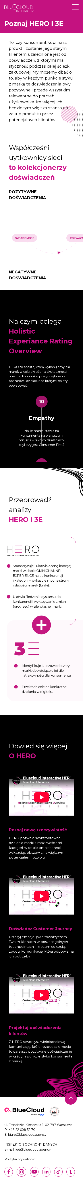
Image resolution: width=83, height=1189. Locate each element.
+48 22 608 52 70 (21, 1130)
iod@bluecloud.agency (33, 1150)
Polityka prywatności (20, 1159)
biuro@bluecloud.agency (27, 1135)
